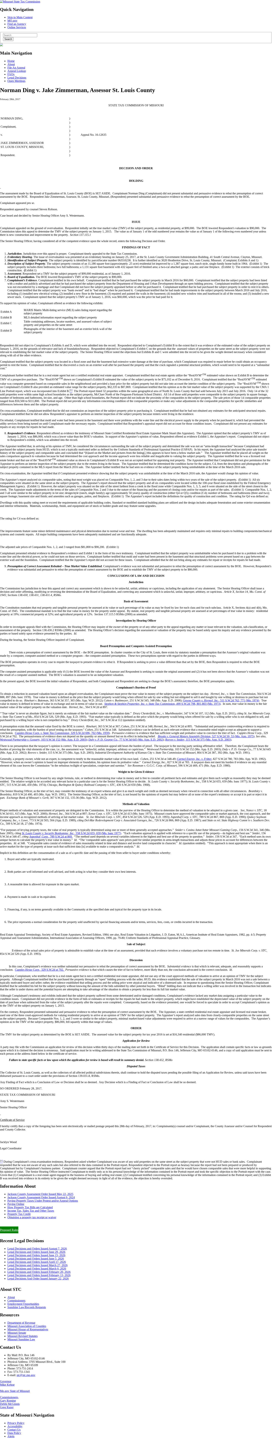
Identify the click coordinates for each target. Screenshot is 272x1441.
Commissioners (16, 1300)
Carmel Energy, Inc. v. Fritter (194, 758)
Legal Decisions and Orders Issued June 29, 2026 (36, 1251)
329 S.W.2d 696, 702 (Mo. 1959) (62, 733)
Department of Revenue (21, 1322)
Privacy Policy (15, 1423)
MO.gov (12, 20)
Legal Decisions (16, 77)
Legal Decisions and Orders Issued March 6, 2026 (36, 1268)
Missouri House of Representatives (27, 1329)
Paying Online (15, 1204)
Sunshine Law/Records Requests (26, 1307)
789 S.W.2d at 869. (51, 836)
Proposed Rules (9, 1229)
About (11, 64)
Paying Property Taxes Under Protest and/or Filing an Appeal (36, 1223)
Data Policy (14, 1433)
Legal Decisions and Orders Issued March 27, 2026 (37, 1265)
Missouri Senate (16, 1332)
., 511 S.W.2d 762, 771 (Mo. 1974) (221, 700)
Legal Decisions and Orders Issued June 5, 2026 (35, 1258)
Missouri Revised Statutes (22, 1336)
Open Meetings (16, 80)
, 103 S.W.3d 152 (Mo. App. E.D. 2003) (43, 739)
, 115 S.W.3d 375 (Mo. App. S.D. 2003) (198, 739)
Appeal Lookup (16, 70)
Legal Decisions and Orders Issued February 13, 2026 (38, 1275)
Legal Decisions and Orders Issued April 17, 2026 (36, 1261)
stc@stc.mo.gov (26, 1375)
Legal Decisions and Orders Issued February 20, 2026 (38, 1271)
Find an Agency (16, 24)
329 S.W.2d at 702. (40, 969)
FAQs (10, 74)
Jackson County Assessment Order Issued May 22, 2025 (40, 1194)
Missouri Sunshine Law (21, 1339)
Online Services (16, 27)
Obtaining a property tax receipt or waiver (31, 1217)
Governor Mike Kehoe (7, 1383)
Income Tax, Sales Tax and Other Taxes (30, 1210)
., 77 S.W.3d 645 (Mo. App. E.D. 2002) (126, 739)
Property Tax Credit (19, 1214)
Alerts (10, 1436)
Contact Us (14, 1429)
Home (11, 61)
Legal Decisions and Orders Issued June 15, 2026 (36, 1255)
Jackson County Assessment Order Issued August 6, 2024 (41, 1197)
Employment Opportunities (23, 1303)
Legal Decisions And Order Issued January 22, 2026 (38, 1278)
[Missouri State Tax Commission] (20, 1)
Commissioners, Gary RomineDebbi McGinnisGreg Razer (10, 1402)
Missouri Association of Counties (26, 1326)
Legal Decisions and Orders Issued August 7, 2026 (37, 1248)
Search (8, 39)
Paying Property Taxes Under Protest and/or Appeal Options (42, 1200)
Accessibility (14, 1426)
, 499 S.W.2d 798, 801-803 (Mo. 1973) (162, 703)
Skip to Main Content (20, 17)
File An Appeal (16, 67)
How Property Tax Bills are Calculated (30, 1207)
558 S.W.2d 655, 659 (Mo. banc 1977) (71, 833)
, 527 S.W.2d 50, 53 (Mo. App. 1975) (206, 736)
